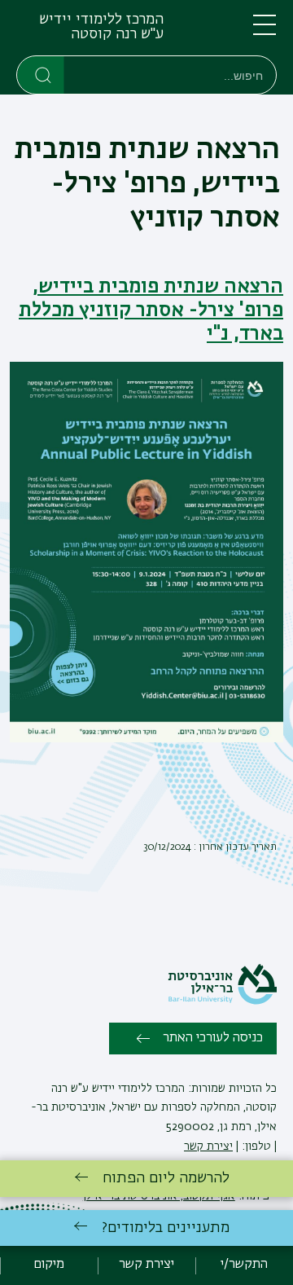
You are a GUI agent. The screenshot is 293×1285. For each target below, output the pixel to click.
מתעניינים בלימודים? (166, 1228)
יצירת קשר (208, 1146)
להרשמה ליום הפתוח (166, 1178)
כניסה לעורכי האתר (213, 1038)
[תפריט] (264, 31)
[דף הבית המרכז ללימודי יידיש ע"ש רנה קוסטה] (186, 31)
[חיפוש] (41, 74)
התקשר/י (244, 1264)
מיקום (48, 1264)
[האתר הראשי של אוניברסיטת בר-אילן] (222, 1001)
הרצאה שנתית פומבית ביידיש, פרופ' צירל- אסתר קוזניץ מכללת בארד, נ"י (151, 310)
